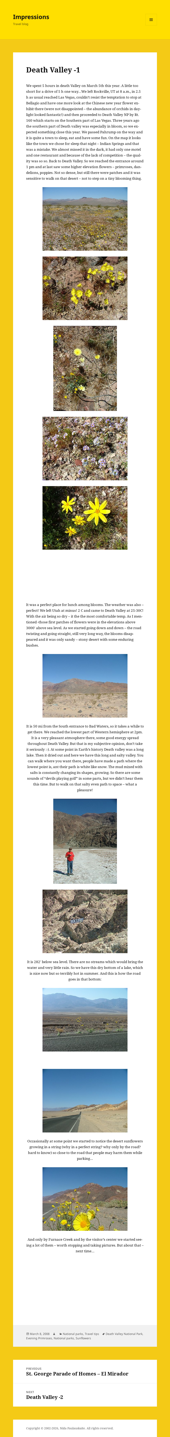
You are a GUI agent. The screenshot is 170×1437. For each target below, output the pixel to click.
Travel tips (92, 1334)
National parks (73, 1334)
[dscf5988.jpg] (85, 448)
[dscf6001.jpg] (85, 686)
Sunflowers (83, 1338)
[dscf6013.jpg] (85, 841)
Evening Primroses (39, 1338)
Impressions (31, 17)
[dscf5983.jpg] (85, 518)
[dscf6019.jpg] (85, 1020)
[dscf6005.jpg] (85, 1199)
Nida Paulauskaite (72, 1428)
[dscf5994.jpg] (85, 219)
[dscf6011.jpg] (85, 921)
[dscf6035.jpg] (85, 1100)
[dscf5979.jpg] (85, 368)
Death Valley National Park (124, 1334)
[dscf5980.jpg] (85, 288)
